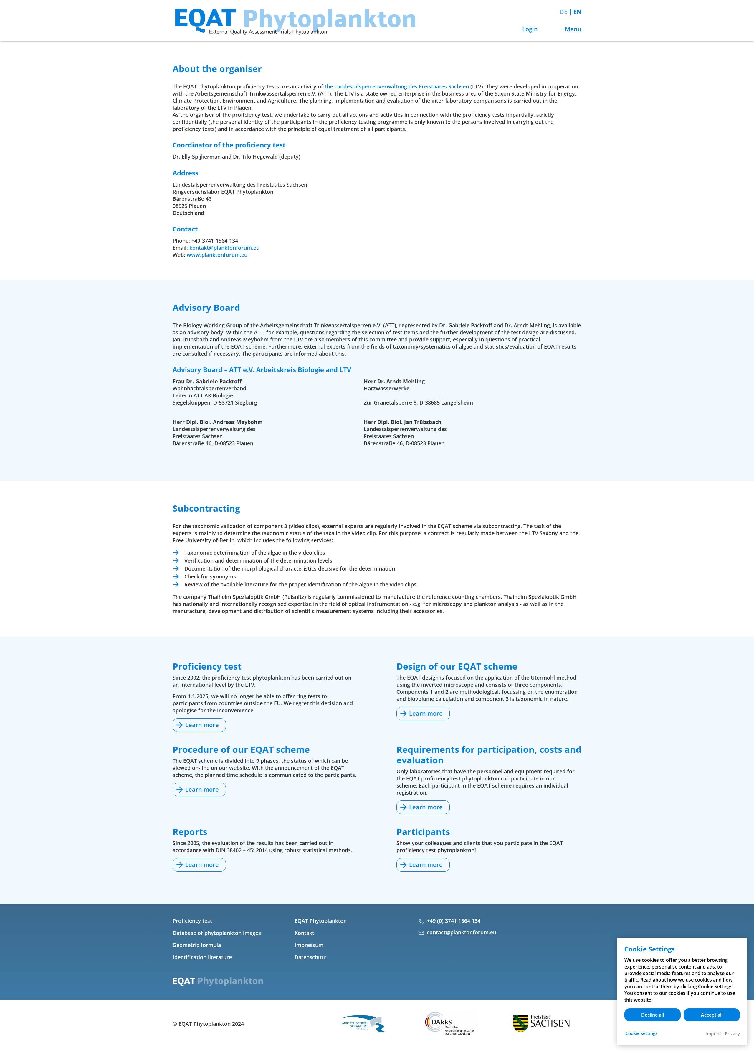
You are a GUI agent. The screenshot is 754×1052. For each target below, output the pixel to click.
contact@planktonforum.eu (461, 932)
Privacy (732, 1033)
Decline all (652, 1015)
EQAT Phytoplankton (321, 920)
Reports (190, 832)
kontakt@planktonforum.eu (224, 247)
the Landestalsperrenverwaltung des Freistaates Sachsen (397, 86)
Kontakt (304, 932)
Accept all (711, 1015)
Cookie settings (641, 1033)
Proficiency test (207, 666)
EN (577, 12)
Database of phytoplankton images (217, 932)
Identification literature (202, 957)
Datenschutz (310, 957)
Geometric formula (197, 945)
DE (564, 12)
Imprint (713, 1033)
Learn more (202, 725)
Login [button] (529, 29)
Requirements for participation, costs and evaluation (488, 754)
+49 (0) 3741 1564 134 (453, 920)
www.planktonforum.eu (217, 254)
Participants (423, 832)
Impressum (309, 945)
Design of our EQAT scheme (456, 666)
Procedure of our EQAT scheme (241, 749)
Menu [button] (572, 29)
